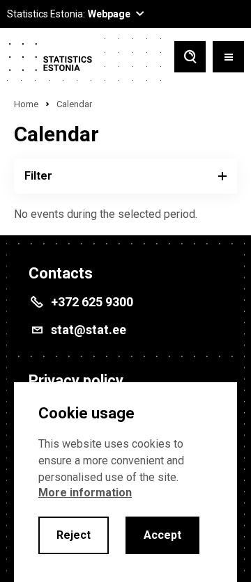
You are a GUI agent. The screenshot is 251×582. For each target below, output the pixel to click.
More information (85, 492)
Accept (162, 535)
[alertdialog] (125, 482)
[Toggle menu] (228, 58)
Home (26, 104)
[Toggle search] (190, 58)
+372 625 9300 (92, 301)
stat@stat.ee (88, 329)
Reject (73, 535)
